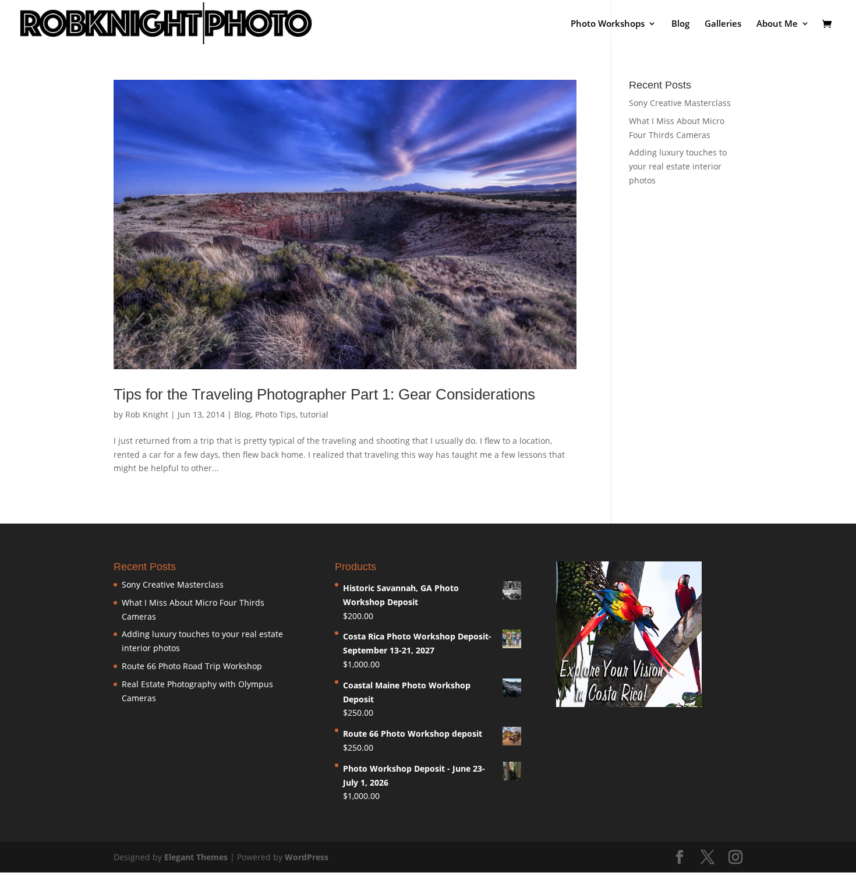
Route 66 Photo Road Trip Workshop (192, 665)
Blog (680, 24)
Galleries (723, 24)
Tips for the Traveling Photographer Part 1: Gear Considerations (324, 394)
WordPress (306, 857)
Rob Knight (146, 414)
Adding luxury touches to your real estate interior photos (678, 166)
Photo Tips (275, 414)
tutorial (314, 414)
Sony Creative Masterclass (680, 102)
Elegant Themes (196, 857)
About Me (777, 24)
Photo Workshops (608, 24)
